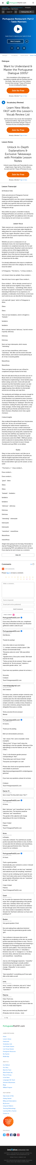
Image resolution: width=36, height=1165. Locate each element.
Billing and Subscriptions (9, 1101)
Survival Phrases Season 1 (17, 7)
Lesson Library (5, 7)
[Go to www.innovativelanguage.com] (18, 1149)
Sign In (8, 573)
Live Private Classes (8, 1046)
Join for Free (18, 90)
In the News (6, 1077)
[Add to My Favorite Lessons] (12, 48)
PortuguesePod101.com (22, 1154)
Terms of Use (22, 1157)
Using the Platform (8, 1106)
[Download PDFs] (24, 48)
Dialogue (4, 55)
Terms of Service (21, 1161)
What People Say (7, 1072)
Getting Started (7, 1098)
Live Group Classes (8, 1049)
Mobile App (6, 1056)
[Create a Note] (18, 48)
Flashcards (6, 1041)
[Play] (3, 102)
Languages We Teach (9, 1080)
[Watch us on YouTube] (7, 1135)
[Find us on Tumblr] (14, 1135)
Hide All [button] (18, 555)
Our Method (6, 1065)
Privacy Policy (14, 1157)
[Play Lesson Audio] (18, 29)
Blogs (4, 1085)
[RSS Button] (3, 569)
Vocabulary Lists (7, 1044)
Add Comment (18, 609)
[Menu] (3, 3)
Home (4, 1036)
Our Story (5, 1067)
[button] (33, 3)
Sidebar (26, 11)
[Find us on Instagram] (18, 1135)
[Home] (16, 4)
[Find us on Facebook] (11, 1135)
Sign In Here (23, 96)
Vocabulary (14, 55)
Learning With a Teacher (10, 1111)
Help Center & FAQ (8, 1096)
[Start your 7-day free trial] (8, 1121)
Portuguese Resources (9, 1051)
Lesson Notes (24, 55)
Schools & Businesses (9, 1082)
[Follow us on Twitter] (4, 1135)
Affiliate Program (7, 1087)
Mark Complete (15, 41)
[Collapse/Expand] (18, 564)
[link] (3, 11)
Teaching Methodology (9, 1108)
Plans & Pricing (7, 1075)
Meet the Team (7, 1070)
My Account (6, 1103)
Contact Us (6, 1113)
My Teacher (6, 1054)
